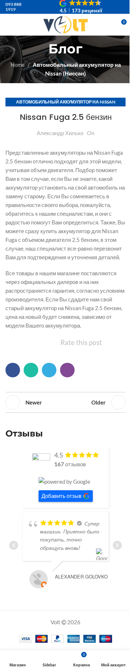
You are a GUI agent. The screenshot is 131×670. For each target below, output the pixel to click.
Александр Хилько (60, 133)
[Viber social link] (67, 370)
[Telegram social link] (49, 370)
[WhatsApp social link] (31, 370)
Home (18, 64)
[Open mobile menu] (8, 24)
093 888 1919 (13, 6)
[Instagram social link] (102, 30)
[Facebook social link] (12, 370)
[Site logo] (65, 24)
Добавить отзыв (61, 495)
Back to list (65, 402)
